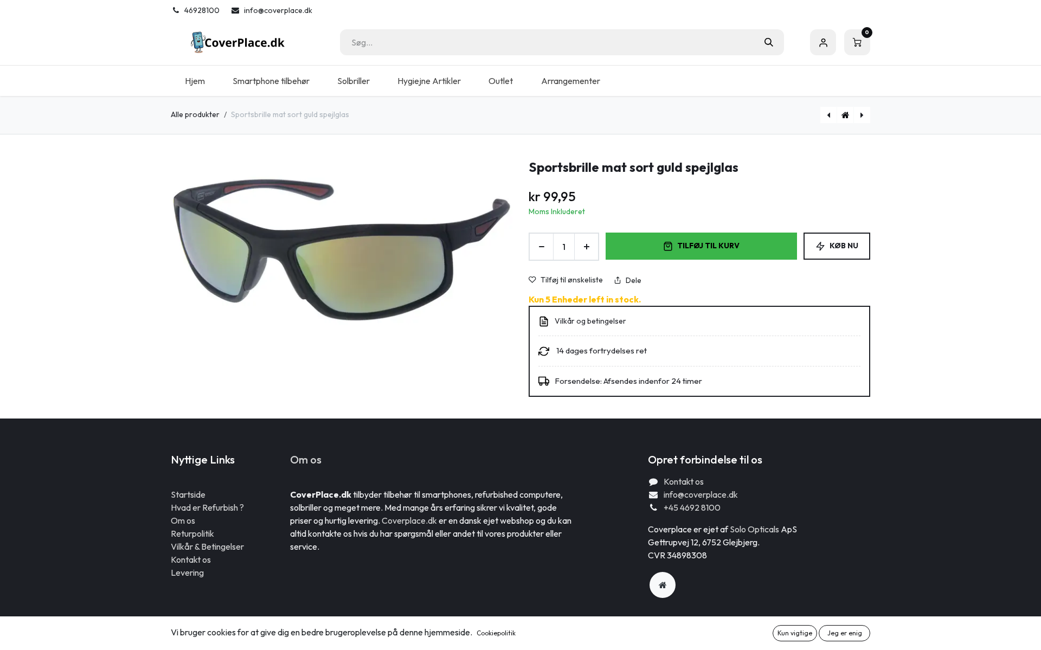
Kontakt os (191, 559)
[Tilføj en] (586, 247)
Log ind (823, 42)
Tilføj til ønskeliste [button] (572, 280)
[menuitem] (195, 81)
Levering (187, 572)
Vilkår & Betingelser (207, 546)
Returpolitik (192, 533)
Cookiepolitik (496, 633)
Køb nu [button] (844, 245)
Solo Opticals (755, 529)
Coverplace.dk (409, 520)
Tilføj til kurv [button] (708, 245)
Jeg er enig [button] (844, 633)
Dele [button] (633, 280)
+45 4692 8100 (692, 507)
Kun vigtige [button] (794, 633)
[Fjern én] (541, 247)
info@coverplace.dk (701, 494)
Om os (183, 520)
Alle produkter (195, 114)
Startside (188, 494)
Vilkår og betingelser (590, 321)
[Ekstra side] (663, 585)
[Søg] (769, 42)
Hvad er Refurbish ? (207, 507)
